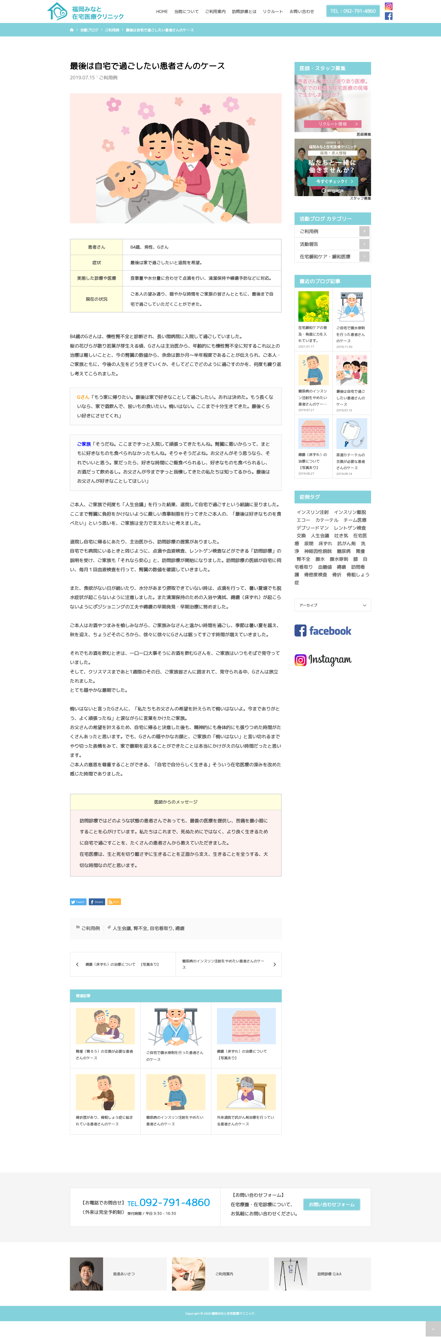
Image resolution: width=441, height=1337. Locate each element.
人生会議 (122, 928)
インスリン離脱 (350, 512)
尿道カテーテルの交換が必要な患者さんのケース (350, 461)
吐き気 (341, 535)
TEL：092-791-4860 (353, 11)
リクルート (273, 11)
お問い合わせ (302, 11)
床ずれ (325, 543)
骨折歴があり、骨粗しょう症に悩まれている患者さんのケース (104, 1121)
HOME (162, 11)
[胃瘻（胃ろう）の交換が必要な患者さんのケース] (105, 1026)
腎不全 (140, 928)
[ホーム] (72, 29)
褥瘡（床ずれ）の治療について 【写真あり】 (244, 1055)
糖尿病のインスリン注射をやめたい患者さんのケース (174, 1121)
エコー (303, 520)
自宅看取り (161, 928)
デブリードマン (313, 528)
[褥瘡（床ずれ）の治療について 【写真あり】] (246, 1026)
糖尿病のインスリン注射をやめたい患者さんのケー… (312, 397)
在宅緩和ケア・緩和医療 (332, 256)
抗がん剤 (346, 543)
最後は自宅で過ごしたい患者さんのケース (350, 397)
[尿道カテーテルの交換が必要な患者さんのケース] (351, 433)
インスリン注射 (313, 512)
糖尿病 (344, 551)
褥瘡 (180, 928)
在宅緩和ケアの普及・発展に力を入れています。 (312, 334)
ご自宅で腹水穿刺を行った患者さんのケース (174, 1056)
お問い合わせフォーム (332, 1204)
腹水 (320, 559)
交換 (301, 535)
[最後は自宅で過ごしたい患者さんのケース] (351, 370)
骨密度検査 (315, 574)
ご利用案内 (215, 11)
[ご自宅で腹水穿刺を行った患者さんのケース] (175, 1027)
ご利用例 (108, 77)
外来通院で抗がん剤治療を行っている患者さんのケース (245, 1121)
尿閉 (308, 543)
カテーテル (326, 520)
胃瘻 (360, 551)
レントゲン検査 (350, 528)
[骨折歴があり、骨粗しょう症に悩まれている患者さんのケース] (105, 1092)
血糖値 (325, 567)
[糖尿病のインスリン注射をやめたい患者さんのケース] (175, 1092)
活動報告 (332, 244)
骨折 (336, 574)
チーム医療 (355, 520)
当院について (186, 11)
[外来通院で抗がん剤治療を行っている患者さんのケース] (246, 1092)
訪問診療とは (244, 11)
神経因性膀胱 (318, 551)
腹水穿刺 (339, 559)
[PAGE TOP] (433, 1328)
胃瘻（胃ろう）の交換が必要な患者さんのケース (104, 1055)
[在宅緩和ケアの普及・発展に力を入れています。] (313, 306)
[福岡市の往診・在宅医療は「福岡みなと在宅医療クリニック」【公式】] (85, 11)
